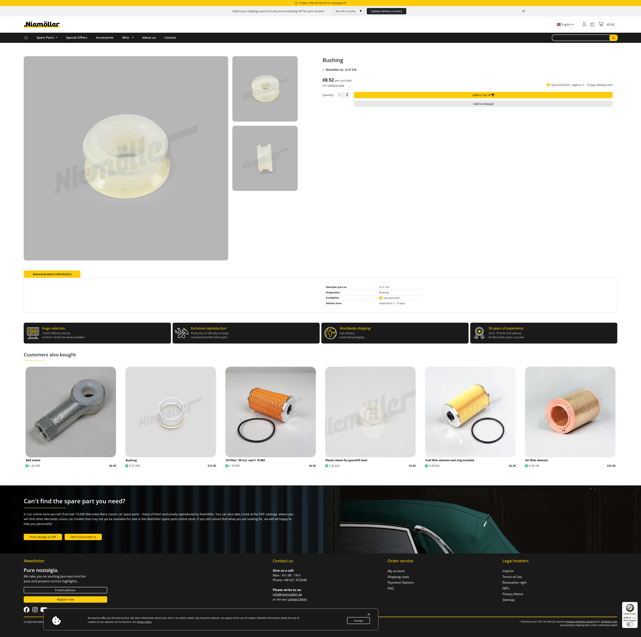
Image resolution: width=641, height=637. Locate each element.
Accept (358, 620)
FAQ (391, 588)
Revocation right (514, 582)
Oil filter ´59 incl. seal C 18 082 (245, 460)
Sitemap (508, 600)
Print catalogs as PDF (43, 537)
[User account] (584, 24)
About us (149, 38)
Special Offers (76, 38)
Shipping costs (398, 577)
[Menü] (636, 604)
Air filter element (536, 460)
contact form (297, 599)
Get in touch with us (83, 537)
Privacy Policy (144, 621)
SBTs (505, 588)
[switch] (630, 624)
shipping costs (336, 85)
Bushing (131, 460)
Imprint (508, 571)
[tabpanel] (320, 295)
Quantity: (328, 95)
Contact (170, 38)
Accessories (105, 38)
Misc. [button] (126, 38)
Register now (65, 599)
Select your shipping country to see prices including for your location (278, 11)
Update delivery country (386, 11)
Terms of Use (512, 577)
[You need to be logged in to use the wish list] (592, 24)
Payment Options (401, 582)
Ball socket (33, 460)
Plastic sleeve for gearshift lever (347, 460)
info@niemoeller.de (287, 594)
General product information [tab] (52, 274)
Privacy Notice (512, 594)
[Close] (523, 11)
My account (396, 571)
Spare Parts (46, 38)
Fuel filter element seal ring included (449, 460)
